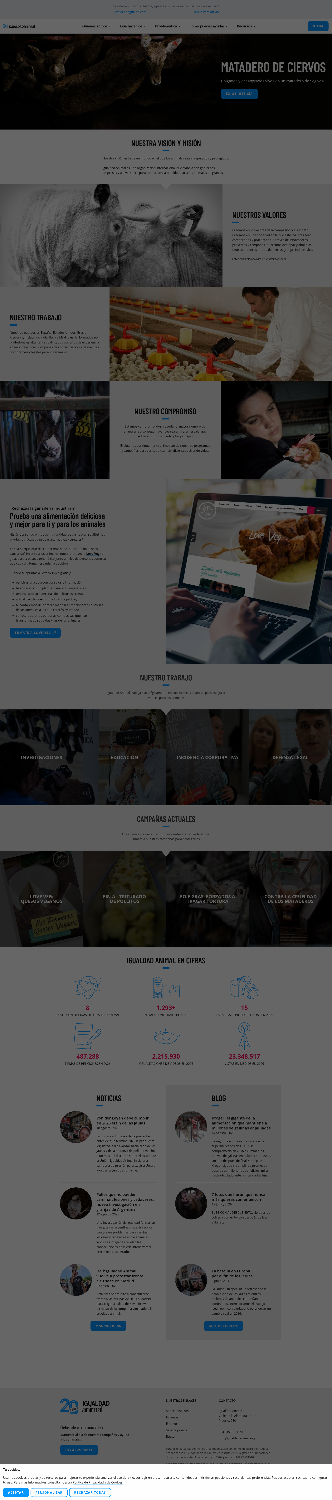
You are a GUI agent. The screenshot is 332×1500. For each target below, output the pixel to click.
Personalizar (49, 1492)
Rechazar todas (90, 1492)
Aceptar (16, 1492)
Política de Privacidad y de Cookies (98, 1482)
